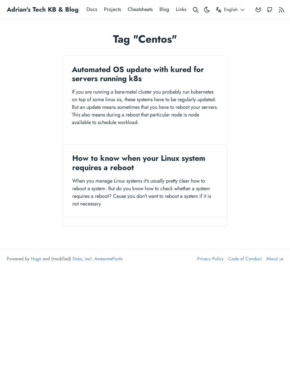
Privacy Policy (210, 258)
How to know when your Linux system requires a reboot (138, 163)
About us (274, 258)
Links (181, 9)
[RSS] (281, 9)
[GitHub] (269, 9)
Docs (91, 9)
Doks (77, 258)
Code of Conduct (245, 258)
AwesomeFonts (108, 258)
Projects (112, 9)
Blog (164, 9)
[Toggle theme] (207, 9)
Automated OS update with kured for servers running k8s (138, 74)
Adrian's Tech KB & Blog (42, 9)
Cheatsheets (140, 9)
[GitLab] (258, 9)
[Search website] (195, 9)
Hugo (36, 258)
